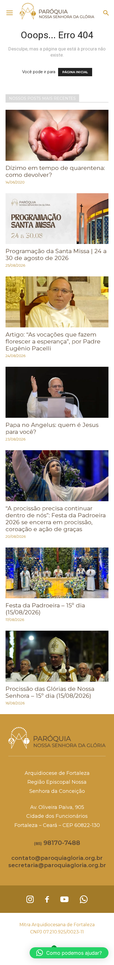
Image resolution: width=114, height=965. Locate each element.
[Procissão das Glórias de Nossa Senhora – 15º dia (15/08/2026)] (57, 656)
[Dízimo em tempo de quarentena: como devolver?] (57, 135)
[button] (106, 13)
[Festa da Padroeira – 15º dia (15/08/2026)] (57, 573)
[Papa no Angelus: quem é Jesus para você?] (57, 392)
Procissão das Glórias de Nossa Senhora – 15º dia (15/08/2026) (50, 692)
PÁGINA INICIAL (75, 72)
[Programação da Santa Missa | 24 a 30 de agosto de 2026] (57, 218)
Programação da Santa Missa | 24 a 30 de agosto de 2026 (56, 254)
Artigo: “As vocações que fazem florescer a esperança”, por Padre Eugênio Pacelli (53, 341)
